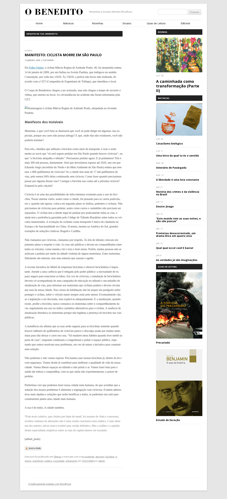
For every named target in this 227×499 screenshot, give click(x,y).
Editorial (185, 23)
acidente (89, 456)
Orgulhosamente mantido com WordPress (49, 484)
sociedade (59, 460)
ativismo (99, 456)
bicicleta (110, 456)
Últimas (58, 456)
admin (101, 460)
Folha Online (36, 67)
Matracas (68, 23)
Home (39, 23)
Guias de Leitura (156, 23)
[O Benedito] (54, 13)
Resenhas (97, 23)
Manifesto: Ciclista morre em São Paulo (63, 55)
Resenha (162, 32)
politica (48, 460)
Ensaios (127, 23)
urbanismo (71, 460)
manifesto (37, 460)
